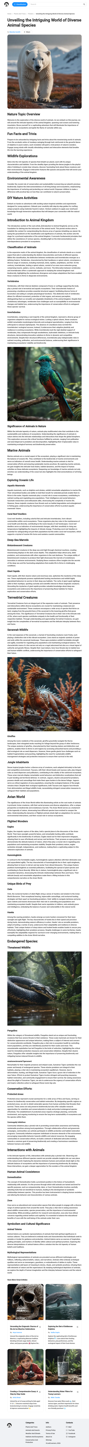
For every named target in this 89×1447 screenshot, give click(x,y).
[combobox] (57, 4)
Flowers (31, 14)
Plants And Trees (20, 14)
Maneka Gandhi (15, 32)
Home (9, 14)
